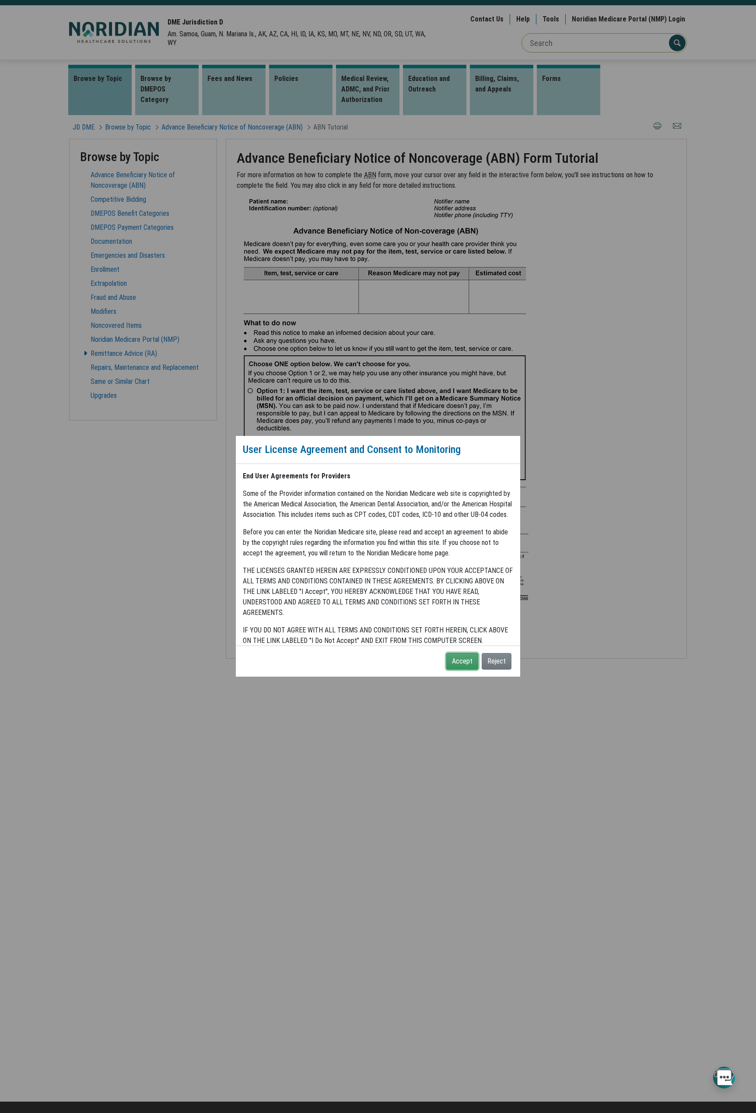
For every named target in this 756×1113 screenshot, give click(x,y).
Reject (496, 661)
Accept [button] (462, 661)
